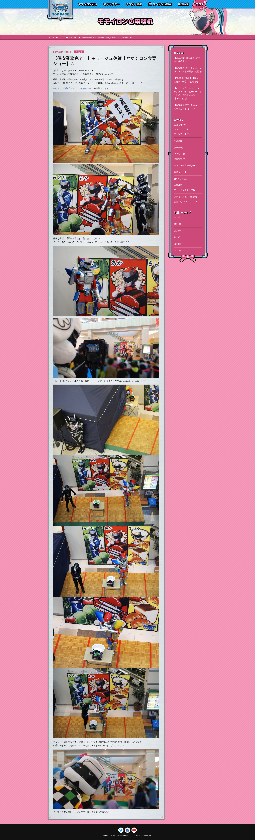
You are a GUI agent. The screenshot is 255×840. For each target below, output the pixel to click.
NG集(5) (178, 141)
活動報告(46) (180, 159)
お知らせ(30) (180, 125)
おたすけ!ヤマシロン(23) (185, 201)
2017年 (177, 251)
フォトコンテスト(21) (184, 190)
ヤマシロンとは (88, 4)
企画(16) (178, 185)
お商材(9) (178, 147)
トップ (51, 37)
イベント (73, 37)
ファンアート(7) (181, 134)
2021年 (177, 224)
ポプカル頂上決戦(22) (184, 165)
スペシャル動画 (160, 4)
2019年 (177, 237)
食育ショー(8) (180, 172)
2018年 (177, 244)
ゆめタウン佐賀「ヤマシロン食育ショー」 (73, 88)
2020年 (177, 231)
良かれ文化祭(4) (181, 179)
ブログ (199, 4)
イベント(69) (180, 154)
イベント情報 (134, 4)
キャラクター (111, 4)
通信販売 (183, 4)
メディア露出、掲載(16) (185, 197)
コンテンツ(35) (181, 129)
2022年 (177, 217)
